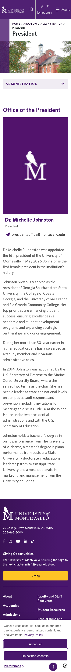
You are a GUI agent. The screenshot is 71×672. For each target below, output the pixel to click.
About (7, 596)
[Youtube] (18, 541)
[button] (63, 83)
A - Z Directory (44, 9)
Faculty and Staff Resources (49, 598)
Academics (11, 605)
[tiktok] (32, 541)
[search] (31, 9)
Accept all (35, 644)
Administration (51, 23)
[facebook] (4, 541)
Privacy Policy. (34, 635)
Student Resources (51, 610)
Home (16, 23)
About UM (30, 23)
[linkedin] (25, 541)
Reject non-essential (35, 656)
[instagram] (10, 541)
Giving (35, 576)
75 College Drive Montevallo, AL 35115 (28, 527)
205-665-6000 (13, 532)
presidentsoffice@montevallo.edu (38, 234)
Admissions (11, 614)
